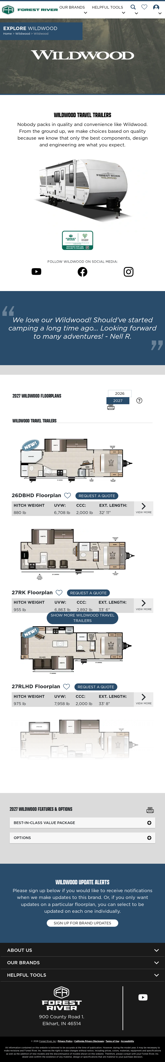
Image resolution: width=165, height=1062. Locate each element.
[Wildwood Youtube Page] (36, 271)
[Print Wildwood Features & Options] (150, 810)
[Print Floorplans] (110, 407)
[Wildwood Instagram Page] (128, 271)
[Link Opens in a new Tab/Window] (78, 240)
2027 (118, 400)
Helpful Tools (26, 975)
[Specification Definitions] (139, 400)
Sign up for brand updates (82, 923)
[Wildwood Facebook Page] (82, 271)
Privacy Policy (65, 1041)
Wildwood (23, 34)
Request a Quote (97, 495)
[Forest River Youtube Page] (143, 997)
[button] (134, 10)
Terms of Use (112, 1041)
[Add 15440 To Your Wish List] (66, 687)
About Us (19, 950)
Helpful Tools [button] (107, 7)
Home (7, 34)
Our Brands (23, 962)
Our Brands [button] (72, 7)
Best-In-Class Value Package (44, 822)
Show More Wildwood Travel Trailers (82, 618)
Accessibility (127, 1041)
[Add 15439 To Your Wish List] (59, 593)
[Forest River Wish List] (145, 8)
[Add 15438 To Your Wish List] (67, 496)
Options (22, 837)
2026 (120, 393)
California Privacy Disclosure (89, 1041)
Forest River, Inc (47, 1041)
